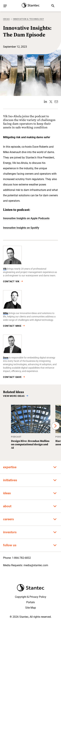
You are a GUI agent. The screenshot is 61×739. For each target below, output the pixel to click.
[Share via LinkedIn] (45, 101)
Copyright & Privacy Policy (30, 596)
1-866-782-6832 (21, 557)
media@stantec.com (36, 565)
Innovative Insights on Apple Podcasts (26, 218)
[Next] (56, 426)
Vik (4, 268)
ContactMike (12, 325)
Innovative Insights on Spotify (21, 227)
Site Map (30, 607)
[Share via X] (51, 101)
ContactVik (11, 281)
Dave (5, 357)
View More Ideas (14, 396)
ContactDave (12, 377)
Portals (30, 602)
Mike (5, 313)
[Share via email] (56, 101)
